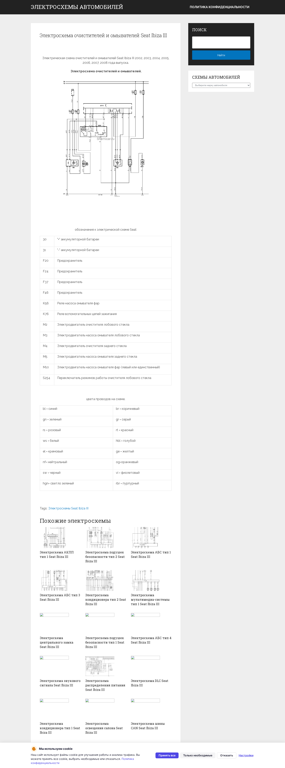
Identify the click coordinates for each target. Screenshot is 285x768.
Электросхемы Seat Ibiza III (68, 508)
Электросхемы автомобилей (77, 7)
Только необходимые (197, 755)
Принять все (167, 755)
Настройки (246, 755)
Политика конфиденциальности (219, 7)
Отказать (226, 755)
